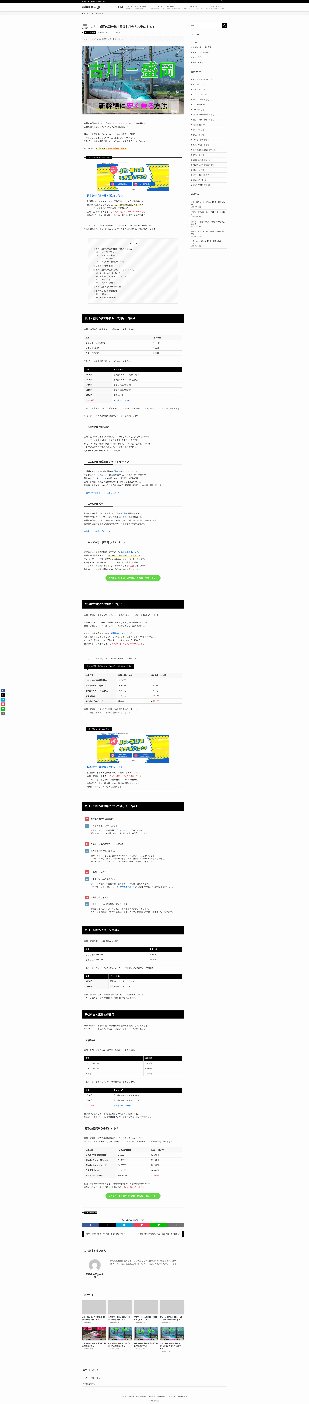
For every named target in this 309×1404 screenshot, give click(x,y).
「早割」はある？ (106, 280)
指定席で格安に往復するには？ (109, 266)
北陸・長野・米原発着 (203, 115)
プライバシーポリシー (94, 1378)
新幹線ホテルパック (122, 400)
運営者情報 (90, 1384)
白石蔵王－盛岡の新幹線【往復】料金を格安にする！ (208, 224)
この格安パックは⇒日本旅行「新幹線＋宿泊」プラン (133, 578)
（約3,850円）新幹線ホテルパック (113, 262)
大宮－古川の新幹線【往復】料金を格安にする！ (208, 243)
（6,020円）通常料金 (108, 252)
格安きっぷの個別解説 (201, 52)
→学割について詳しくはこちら (97, 531)
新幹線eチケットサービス (126, 471)
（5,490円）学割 (106, 259)
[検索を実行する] (224, 25)
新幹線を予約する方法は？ (110, 273)
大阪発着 (198, 135)
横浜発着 (198, 170)
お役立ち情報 (200, 95)
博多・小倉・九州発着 (203, 120)
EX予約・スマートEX (202, 79)
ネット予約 (197, 57)
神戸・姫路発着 (201, 175)
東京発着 (198, 155)
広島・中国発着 (201, 145)
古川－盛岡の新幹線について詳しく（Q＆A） (115, 270)
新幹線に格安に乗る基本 (202, 47)
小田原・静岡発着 (202, 140)
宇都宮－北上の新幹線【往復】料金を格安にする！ (208, 233)
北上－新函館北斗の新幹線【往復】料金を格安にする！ (208, 204)
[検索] (225, 1)
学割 (124, 513)
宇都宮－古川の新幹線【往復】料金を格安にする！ (208, 214)
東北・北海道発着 (90, 32)
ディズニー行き (201, 100)
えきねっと (102, 475)
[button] (90, 1225)
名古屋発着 (199, 125)
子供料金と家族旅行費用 (106, 291)
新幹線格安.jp (91, 7)
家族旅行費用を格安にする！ (111, 297)
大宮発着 (198, 130)
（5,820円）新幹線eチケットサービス (114, 255)
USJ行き (198, 85)
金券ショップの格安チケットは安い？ (114, 276)
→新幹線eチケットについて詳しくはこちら (103, 493)
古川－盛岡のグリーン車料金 (108, 287)
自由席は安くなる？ (107, 283)
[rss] (222, 1)
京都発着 (198, 110)
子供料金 (103, 294)
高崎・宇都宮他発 (202, 185)
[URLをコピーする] (175, 1225)
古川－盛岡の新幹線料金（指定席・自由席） (115, 249)
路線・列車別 (198, 62)
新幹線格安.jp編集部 (95, 1275)
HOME (195, 42)
